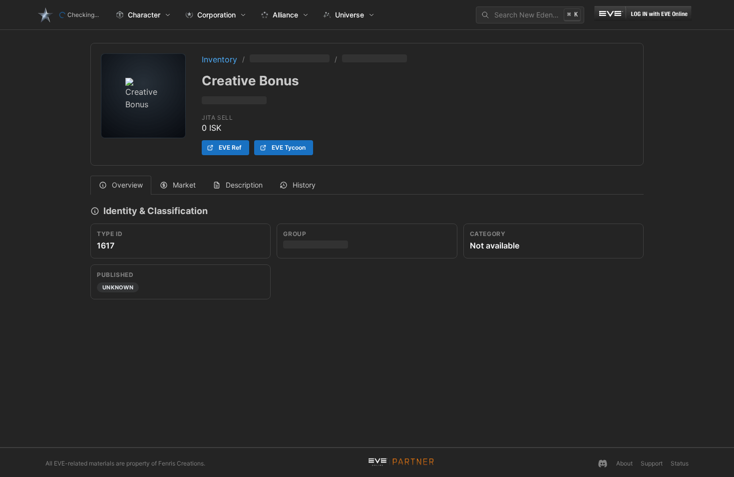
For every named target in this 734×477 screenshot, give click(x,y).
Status (680, 463)
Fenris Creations (181, 463)
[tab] (120, 185)
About (624, 463)
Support (652, 463)
